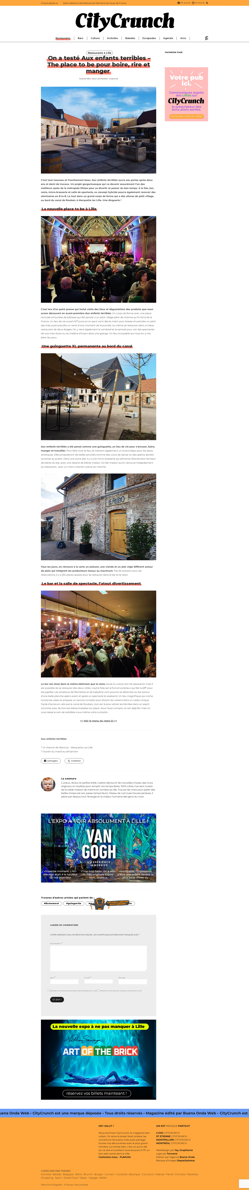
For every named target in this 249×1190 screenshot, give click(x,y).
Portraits (180, 1174)
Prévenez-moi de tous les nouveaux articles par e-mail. (121, 991)
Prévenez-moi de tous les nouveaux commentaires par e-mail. (73, 991)
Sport (58, 1177)
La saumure (113, 79)
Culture (95, 38)
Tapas (82, 1177)
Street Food (71, 1177)
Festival (159, 1174)
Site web (122, 978)
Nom (52, 977)
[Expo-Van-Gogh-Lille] (98, 847)
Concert (109, 1174)
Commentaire (55, 943)
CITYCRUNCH (168, 1133)
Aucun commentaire (100, 79)
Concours (148, 1174)
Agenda (168, 38)
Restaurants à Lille (99, 53)
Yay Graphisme (184, 1150)
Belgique (68, 1174)
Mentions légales (51, 1184)
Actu (183, 38)
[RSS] (207, 3)
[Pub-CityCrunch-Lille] (186, 94)
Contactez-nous (108, 1157)
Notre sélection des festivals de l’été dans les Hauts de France (94, 3)
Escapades (149, 38)
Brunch (88, 1174)
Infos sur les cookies (76, 1184)
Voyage (93, 1177)
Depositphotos (186, 1160)
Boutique (134, 1174)
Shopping (47, 1177)
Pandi (169, 1174)
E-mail (87, 977)
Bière (79, 1174)
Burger (98, 1174)
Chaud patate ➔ (49, 3)
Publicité (125, 1157)
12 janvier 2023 (85, 79)
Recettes (192, 1174)
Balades (130, 38)
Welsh (103, 1177)
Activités (112, 38)
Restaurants (63, 38)
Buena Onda (187, 1157)
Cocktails (121, 1174)
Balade (57, 1174)
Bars (80, 38)
